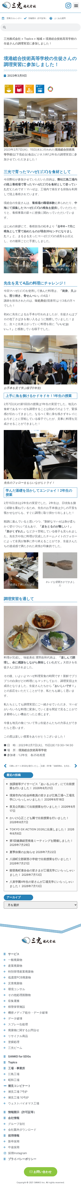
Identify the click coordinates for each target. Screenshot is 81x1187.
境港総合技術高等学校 (32, 750)
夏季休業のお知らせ (22, 852)
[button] (76, 5)
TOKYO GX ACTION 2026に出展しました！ (38, 829)
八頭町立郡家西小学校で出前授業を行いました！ (41, 859)
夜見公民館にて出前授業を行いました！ (35, 806)
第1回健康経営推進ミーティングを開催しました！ (41, 840)
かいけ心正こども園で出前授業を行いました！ (39, 818)
